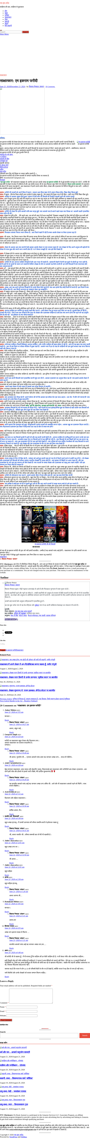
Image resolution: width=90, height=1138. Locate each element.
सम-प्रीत (3, 171)
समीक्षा (7, 15)
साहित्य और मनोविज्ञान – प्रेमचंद (12, 1065)
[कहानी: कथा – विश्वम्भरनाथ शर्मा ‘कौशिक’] (14, 1074)
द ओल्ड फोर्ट (4, 165)
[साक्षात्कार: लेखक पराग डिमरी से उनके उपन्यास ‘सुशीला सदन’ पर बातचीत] (25, 673)
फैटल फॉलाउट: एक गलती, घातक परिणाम (42, 615)
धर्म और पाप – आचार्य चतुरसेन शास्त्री (15, 1052)
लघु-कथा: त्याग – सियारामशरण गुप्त (14, 1104)
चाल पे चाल (23, 615)
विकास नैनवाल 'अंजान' (36, 86)
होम (6, 11)
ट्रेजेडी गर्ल (4, 161)
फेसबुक (2, 180)
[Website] (17, 619)
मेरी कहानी (8, 26)
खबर (6, 13)
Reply (7, 720)
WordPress (13, 1137)
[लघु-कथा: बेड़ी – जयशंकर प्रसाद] (12, 1087)
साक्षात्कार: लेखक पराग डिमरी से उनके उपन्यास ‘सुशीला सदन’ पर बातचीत (29, 677)
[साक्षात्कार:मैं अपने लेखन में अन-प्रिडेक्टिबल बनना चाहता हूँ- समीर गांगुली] (27, 660)
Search (3, 1032)
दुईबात (37, 605)
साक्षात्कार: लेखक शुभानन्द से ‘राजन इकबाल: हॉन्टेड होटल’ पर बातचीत (27, 690)
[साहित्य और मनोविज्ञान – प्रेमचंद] (11, 1061)
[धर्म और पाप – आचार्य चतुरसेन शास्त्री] (13, 1048)
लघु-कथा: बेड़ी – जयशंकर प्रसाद (13, 1091)
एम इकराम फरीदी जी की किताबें (45, 544)
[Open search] (1, 30)
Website (3, 1016)
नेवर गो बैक (14, 615)
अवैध (1, 169)
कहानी (7, 21)
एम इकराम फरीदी (11, 650)
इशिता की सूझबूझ (20, 613)
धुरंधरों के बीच (4, 159)
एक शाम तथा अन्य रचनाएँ (23, 611)
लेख (6, 19)
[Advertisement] (45, 52)
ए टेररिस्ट (3, 157)
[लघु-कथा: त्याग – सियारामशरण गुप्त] (12, 1100)
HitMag (24, 1137)
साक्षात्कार (8, 17)
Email (3, 1011)
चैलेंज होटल (4, 167)
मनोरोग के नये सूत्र (6, 155)
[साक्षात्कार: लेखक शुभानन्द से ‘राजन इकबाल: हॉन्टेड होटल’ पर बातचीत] (17, 686)
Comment (4, 1003)
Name (3, 1007)
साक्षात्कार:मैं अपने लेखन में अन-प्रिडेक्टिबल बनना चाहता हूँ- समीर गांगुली (28, 664)
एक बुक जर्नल (4, 3)
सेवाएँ (6, 24)
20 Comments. (50, 86)
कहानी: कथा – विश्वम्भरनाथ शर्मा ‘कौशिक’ (16, 1078)
